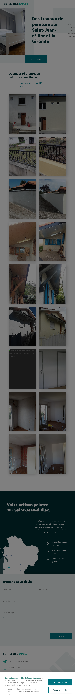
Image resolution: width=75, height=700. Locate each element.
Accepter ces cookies (60, 682)
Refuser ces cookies (60, 690)
